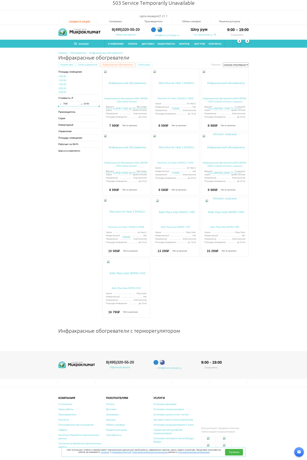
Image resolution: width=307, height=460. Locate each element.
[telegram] (153, 29)
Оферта (62, 430)
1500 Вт (62, 84)
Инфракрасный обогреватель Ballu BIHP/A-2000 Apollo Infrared (126, 164)
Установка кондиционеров (169, 409)
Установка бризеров (165, 404)
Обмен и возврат (191, 21)
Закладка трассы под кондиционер (173, 419)
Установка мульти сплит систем (171, 414)
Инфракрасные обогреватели (106, 53)
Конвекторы (66, 64)
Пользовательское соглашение (76, 424)
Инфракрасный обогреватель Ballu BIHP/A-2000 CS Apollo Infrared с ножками (225, 164)
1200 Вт (62, 80)
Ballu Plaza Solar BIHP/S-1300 (175, 227)
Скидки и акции (79, 21)
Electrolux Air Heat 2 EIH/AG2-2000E (126, 227)
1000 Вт (62, 76)
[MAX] (159, 29)
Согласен (234, 452)
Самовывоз (115, 21)
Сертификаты (113, 435)
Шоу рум (199, 44)
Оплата (132, 44)
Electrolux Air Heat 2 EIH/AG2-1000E (175, 98)
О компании (115, 44)
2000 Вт (62, 88)
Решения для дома (229, 21)
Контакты (215, 44)
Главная (62, 53)
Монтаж (184, 44)
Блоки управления (87, 64)
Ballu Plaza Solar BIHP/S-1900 (224, 227)
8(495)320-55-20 (126, 29)
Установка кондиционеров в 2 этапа (174, 424)
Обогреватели (78, 53)
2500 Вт (62, 92)
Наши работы (166, 44)
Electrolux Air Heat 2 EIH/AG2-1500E (175, 162)
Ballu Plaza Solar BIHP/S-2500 (126, 288)
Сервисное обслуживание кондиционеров (168, 431)
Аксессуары (144, 64)
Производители (67, 414)
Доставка (148, 44)
